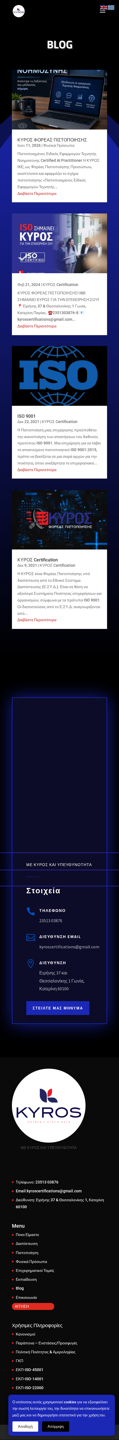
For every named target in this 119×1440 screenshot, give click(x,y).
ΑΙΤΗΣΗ (22, 1306)
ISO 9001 (26, 416)
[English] (104, 7)
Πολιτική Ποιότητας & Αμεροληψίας (46, 1352)
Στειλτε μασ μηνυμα (58, 1008)
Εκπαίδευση (26, 1279)
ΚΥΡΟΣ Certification (60, 284)
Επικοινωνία (26, 1297)
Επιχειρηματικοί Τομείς (35, 1270)
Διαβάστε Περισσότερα (36, 193)
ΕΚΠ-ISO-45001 (29, 1369)
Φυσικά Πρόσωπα (58, 145)
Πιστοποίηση (27, 1252)
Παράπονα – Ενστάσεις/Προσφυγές (46, 1343)
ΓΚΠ (19, 1361)
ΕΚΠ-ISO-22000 (29, 1388)
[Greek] (111, 7)
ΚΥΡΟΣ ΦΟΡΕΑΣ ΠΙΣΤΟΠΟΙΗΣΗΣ (52, 140)
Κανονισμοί (25, 1334)
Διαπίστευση (27, 1243)
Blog (20, 1288)
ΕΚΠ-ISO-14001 (29, 1379)
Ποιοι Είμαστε (27, 1234)
